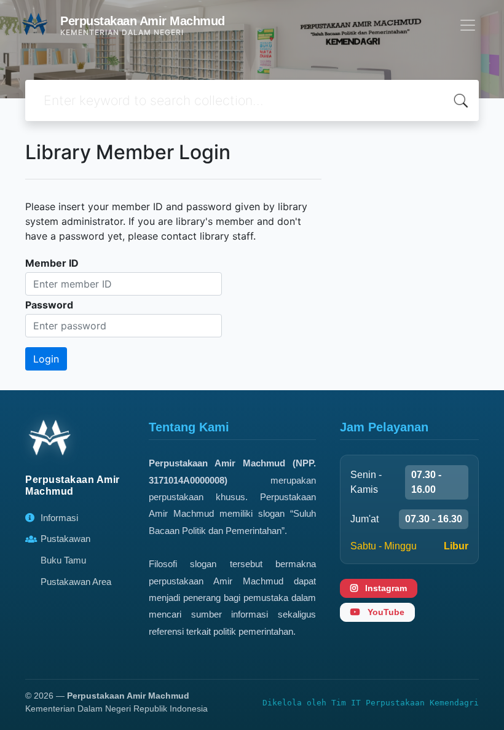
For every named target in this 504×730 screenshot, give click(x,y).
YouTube (384, 612)
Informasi (59, 517)
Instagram (385, 588)
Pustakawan (65, 538)
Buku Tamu (63, 560)
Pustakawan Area (76, 581)
